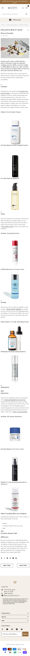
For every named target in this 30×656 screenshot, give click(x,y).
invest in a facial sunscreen (20, 412)
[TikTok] (17, 629)
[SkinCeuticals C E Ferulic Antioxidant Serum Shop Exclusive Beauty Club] (15, 338)
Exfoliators (5, 523)
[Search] (15, 14)
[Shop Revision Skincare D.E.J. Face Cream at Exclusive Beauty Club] (15, 467)
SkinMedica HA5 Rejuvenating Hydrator (13, 351)
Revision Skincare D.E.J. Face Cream (12, 449)
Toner (3, 214)
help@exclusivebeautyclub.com (11, 595)
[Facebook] (1, 558)
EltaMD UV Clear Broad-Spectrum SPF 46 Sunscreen (14, 483)
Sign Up (25, 634)
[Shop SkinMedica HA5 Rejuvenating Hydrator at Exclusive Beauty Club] (15, 369)
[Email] (16, 558)
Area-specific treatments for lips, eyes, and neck (13, 526)
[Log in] (23, 8)
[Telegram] (13, 558)
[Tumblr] (10, 558)
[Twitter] (4, 558)
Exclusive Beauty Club (9, 533)
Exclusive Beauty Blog (12, 25)
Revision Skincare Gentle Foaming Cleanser (14, 145)
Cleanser (4, 86)
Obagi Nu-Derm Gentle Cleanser (11, 112)
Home (3, 25)
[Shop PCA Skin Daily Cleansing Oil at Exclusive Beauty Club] (15, 196)
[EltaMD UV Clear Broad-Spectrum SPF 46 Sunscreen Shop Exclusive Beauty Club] (15, 499)
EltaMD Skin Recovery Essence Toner (12, 269)
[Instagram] (7, 629)
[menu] (2, 7)
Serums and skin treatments (13, 309)
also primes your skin (7, 226)
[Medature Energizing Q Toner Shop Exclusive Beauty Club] (15, 251)
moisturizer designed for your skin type (14, 400)
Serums (3, 302)
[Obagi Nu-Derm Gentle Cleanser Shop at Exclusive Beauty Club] (15, 130)
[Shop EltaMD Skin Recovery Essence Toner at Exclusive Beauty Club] (15, 286)
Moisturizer (5, 387)
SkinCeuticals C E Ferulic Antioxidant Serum (15, 322)
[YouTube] (22, 629)
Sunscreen (4, 393)
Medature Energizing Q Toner (10, 233)
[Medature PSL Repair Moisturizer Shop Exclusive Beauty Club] (15, 434)
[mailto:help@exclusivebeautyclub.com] (15, 606)
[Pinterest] (7, 558)
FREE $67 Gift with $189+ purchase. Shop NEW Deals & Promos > (15, 2)
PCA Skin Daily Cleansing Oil (10, 178)
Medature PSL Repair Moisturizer (11, 416)
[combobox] (15, 14)
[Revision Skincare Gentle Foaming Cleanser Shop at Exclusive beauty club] (15, 163)
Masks (4, 528)
